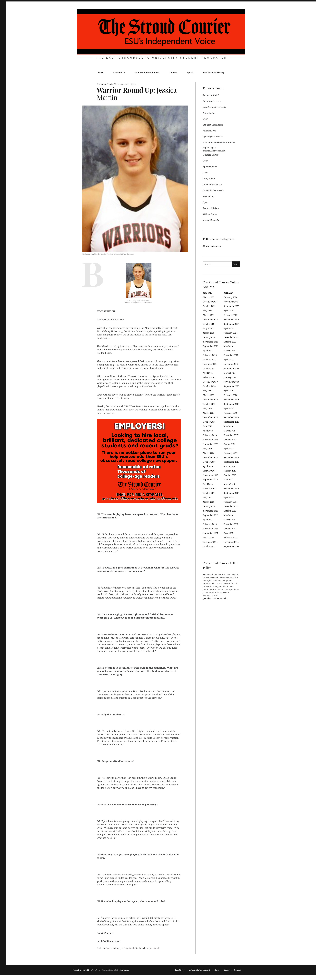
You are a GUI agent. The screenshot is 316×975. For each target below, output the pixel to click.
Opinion (173, 72)
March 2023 (229, 350)
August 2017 (229, 444)
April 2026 (228, 292)
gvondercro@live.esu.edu (215, 598)
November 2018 (231, 417)
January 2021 (230, 377)
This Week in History (213, 72)
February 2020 (230, 395)
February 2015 (210, 488)
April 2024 (228, 328)
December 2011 (210, 542)
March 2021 (229, 373)
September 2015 (210, 479)
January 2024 (209, 337)
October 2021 (209, 368)
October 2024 (209, 324)
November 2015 (210, 475)
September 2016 (231, 462)
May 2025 (207, 310)
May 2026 (207, 292)
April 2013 (208, 519)
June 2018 (207, 426)
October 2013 (230, 510)
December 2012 (231, 524)
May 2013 (228, 515)
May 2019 (207, 408)
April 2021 (208, 373)
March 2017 (208, 453)
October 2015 (230, 475)
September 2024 (231, 324)
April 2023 (208, 350)
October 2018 (209, 421)
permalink (154, 948)
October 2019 (209, 404)
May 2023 (228, 346)
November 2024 (231, 319)
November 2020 (231, 381)
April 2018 (208, 430)
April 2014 (228, 497)
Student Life (119, 72)
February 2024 (230, 333)
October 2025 (209, 306)
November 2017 (210, 439)
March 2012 (208, 537)
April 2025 (228, 310)
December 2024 (210, 319)
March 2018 (229, 430)
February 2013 (210, 524)
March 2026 (208, 297)
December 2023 (231, 337)
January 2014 (209, 506)
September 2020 (231, 386)
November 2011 (231, 542)
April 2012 (228, 533)
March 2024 (208, 333)
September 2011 (231, 546)
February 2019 (230, 413)
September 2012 (210, 533)
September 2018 (231, 421)
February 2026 (230, 297)
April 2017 (228, 448)
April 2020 (228, 390)
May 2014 (207, 497)
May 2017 (207, 448)
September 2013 (210, 515)
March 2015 (229, 484)
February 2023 (210, 355)
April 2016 (208, 466)
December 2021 (210, 364)
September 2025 (231, 306)
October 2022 (209, 359)
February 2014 (230, 502)
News (100, 72)
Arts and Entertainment (147, 72)
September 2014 (231, 493)
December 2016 (210, 457)
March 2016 (229, 466)
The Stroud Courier (105, 84)
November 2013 (210, 510)
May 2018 (228, 426)
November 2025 (231, 301)
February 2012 (230, 537)
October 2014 (209, 493)
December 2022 (231, 355)
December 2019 (210, 399)
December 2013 (231, 506)
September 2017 (210, 444)
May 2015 (228, 479)
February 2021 (210, 377)
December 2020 (210, 381)
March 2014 (208, 502)
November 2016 (231, 457)
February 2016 (210, 470)
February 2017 (230, 453)
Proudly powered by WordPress (86, 970)
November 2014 (231, 488)
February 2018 (210, 435)
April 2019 (228, 408)
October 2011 (209, 546)
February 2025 (230, 315)
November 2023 (210, 341)
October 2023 (230, 341)
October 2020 (209, 386)
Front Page (179, 970)
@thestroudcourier (212, 246)
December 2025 (210, 301)
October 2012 (230, 528)
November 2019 (231, 399)
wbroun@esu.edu (211, 220)
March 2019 (208, 413)
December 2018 (210, 417)
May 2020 (207, 390)
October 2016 (209, 462)
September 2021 (231, 368)
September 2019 (231, 404)
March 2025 (208, 315)
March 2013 (229, 519)
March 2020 (208, 395)
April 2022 (228, 359)
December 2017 (231, 435)
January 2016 (230, 470)
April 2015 (208, 484)
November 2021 (231, 364)
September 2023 (210, 346)
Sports (190, 72)
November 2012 (210, 528)
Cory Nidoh (129, 948)
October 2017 (230, 439)
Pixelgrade (124, 970)
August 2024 (209, 328)
